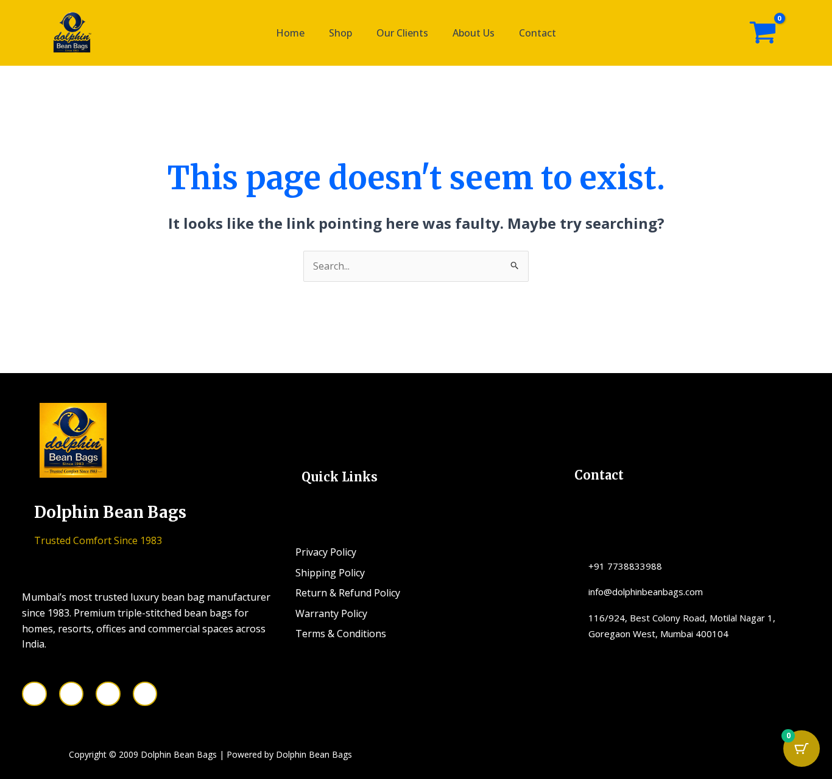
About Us (474, 33)
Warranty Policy (331, 613)
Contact (537, 33)
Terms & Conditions (340, 633)
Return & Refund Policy (347, 592)
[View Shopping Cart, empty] (762, 33)
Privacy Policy (325, 552)
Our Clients (402, 33)
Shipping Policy (330, 572)
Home (290, 33)
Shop (340, 33)
